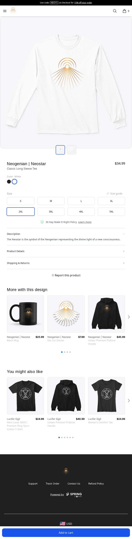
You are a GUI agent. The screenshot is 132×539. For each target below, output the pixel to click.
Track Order (52, 483)
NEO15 (54, 2)
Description (13, 233)
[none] (114, 193)
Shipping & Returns (18, 263)
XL (111, 201)
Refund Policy (96, 483)
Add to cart (66, 533)
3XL (51, 211)
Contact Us (74, 483)
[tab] (60, 150)
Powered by (57, 494)
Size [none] (9, 194)
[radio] (20, 201)
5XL (111, 211)
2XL (21, 211)
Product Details (15, 251)
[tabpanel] (66, 82)
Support (32, 483)
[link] (25, 313)
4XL (81, 211)
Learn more (84, 222)
